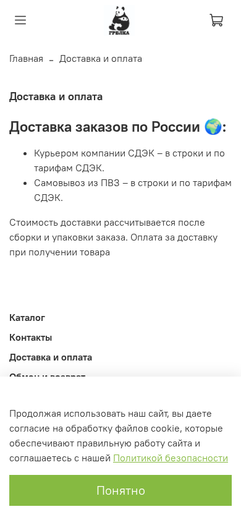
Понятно (120, 490)
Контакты (30, 337)
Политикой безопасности (170, 457)
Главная (26, 58)
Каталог (27, 317)
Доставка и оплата (50, 357)
